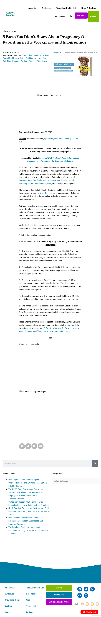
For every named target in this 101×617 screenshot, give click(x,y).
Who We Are (10, 588)
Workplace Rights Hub (66, 8)
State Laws (42, 61)
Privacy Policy (32, 606)
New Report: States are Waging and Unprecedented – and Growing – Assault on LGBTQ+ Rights (27, 483)
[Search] (95, 463)
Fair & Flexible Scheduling (14, 58)
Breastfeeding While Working (36, 55)
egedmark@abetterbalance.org (57, 138)
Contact (29, 612)
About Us (32, 8)
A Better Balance (45, 193)
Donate (93, 16)
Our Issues (46, 8)
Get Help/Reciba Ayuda (59, 602)
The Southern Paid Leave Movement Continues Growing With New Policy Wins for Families (28, 530)
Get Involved (59, 16)
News (7, 612)
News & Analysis (88, 8)
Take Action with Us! (35, 588)
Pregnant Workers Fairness (24, 61)
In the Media (31, 594)
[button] (22, 446)
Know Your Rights (12, 600)
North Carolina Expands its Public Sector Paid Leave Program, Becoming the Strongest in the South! (28, 511)
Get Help (81, 15)
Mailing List (59, 595)
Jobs (28, 600)
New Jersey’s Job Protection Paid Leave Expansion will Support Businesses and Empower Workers (26, 521)
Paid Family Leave (34, 58)
